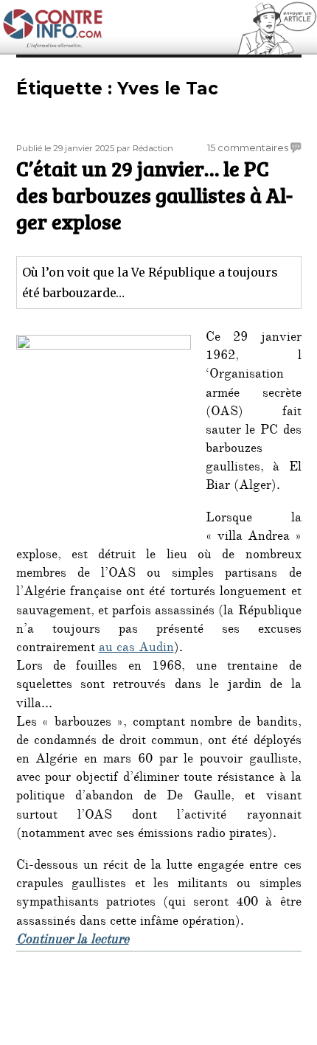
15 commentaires (247, 147)
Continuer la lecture (72, 941)
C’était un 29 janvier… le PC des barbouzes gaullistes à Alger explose (154, 194)
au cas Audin (136, 649)
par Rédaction (144, 148)
